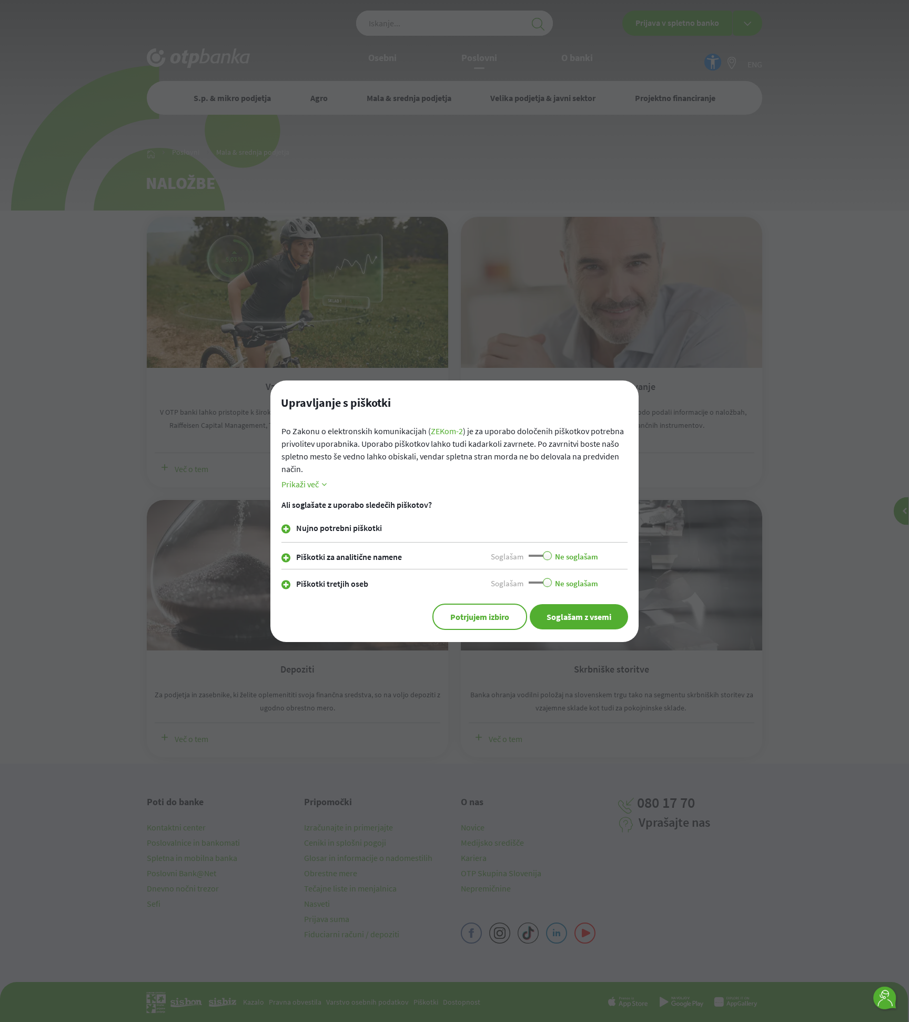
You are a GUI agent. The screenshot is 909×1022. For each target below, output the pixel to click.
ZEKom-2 (447, 431)
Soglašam (507, 557)
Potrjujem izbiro (479, 617)
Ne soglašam (576, 557)
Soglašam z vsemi (579, 617)
